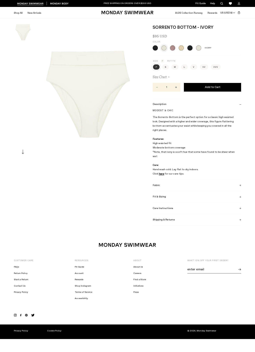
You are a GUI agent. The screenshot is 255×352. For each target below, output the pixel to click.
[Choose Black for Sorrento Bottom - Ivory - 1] (155, 48)
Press (136, 292)
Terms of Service (83, 292)
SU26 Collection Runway (189, 13)
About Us (138, 267)
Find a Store (139, 279)
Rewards (212, 13)
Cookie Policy (54, 331)
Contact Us (20, 286)
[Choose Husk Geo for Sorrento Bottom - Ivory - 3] (172, 48)
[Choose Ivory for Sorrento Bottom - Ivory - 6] (198, 48)
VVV (215, 67)
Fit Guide (200, 3)
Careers (137, 273)
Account (79, 273)
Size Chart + (161, 77)
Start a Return (21, 279)
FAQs (16, 267)
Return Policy (21, 273)
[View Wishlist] (230, 3)
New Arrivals (34, 13)
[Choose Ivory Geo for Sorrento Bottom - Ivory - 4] (181, 48)
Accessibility (81, 298)
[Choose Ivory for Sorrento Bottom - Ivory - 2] (164, 48)
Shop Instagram (83, 286)
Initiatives (138, 286)
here (161, 173)
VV (204, 67)
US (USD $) (226, 12)
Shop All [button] (18, 13)
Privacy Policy (21, 292)
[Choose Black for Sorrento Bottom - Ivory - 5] (190, 48)
